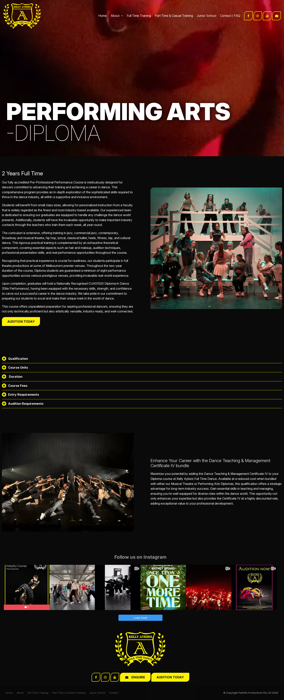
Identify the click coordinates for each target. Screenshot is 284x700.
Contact (225, 16)
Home (102, 16)
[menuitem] (9, 692)
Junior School (206, 16)
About (115, 16)
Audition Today (21, 321)
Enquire (138, 677)
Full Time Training (139, 16)
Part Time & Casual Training (174, 16)
